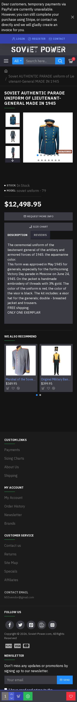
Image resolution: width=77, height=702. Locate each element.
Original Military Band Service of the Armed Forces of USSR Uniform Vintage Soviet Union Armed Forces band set (56, 379)
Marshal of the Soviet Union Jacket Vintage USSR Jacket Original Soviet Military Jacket (21, 379)
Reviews (40, 235)
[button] (37, 155)
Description (17, 235)
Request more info (40, 216)
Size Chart (40, 226)
